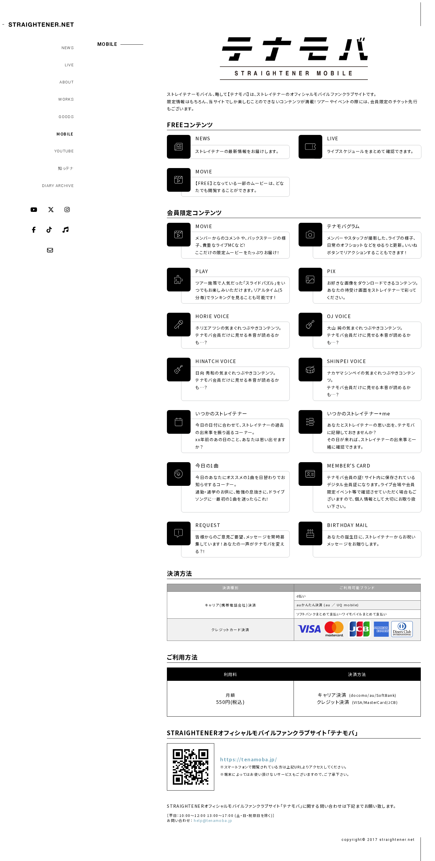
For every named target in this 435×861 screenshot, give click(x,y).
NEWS (68, 48)
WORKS (66, 99)
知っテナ (66, 168)
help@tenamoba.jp (213, 820)
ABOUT (66, 82)
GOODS (66, 117)
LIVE (69, 65)
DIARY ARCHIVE (58, 185)
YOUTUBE (64, 151)
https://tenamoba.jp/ (248, 759)
